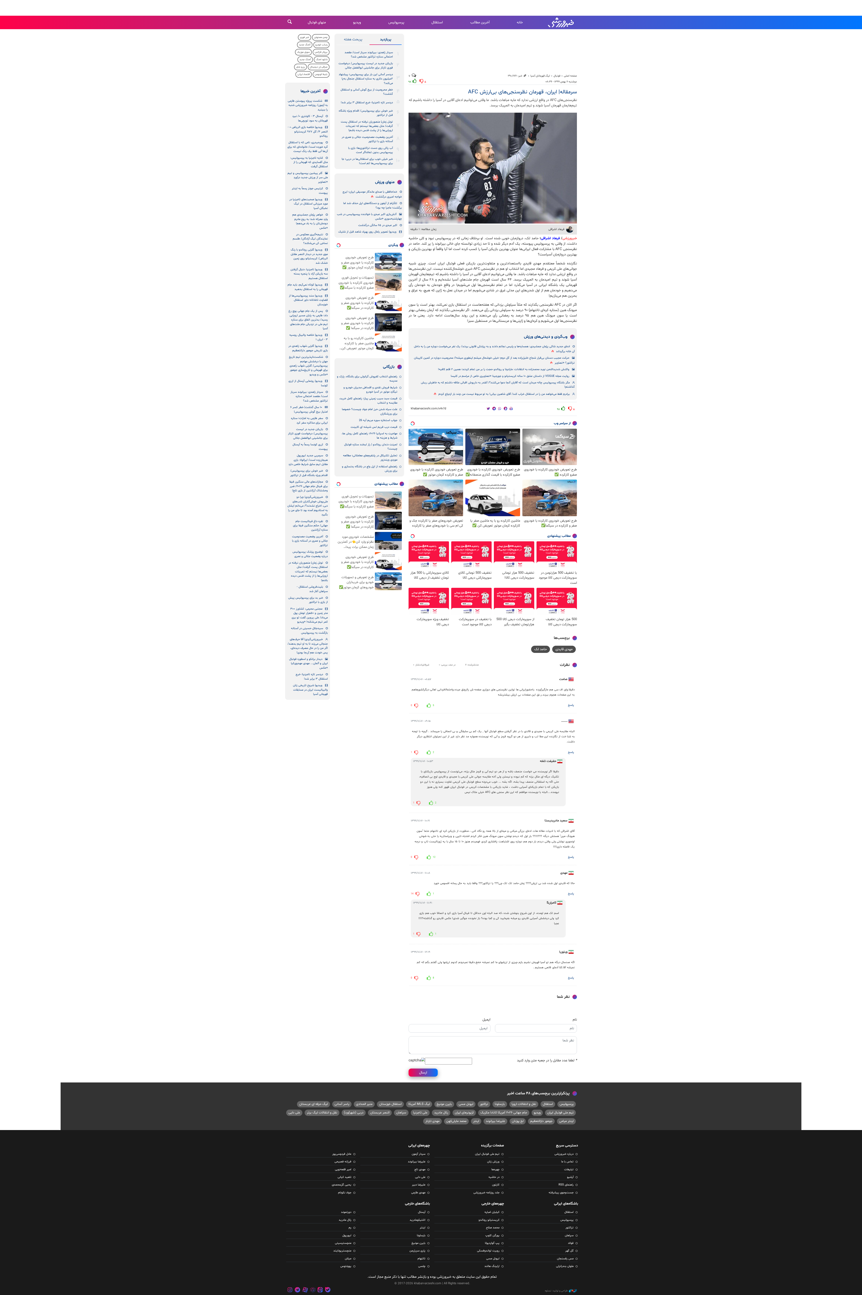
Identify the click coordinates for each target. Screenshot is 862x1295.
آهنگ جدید (304, 44)
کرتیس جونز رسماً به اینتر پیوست (310, 191)
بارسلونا (500, 1104)
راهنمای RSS (566, 1185)
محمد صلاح (492, 1228)
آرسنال (421, 1212)
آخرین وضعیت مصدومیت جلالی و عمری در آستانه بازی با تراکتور (367, 139)
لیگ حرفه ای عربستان (313, 1104)
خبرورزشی (561, 22)
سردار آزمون (418, 1154)
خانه (520, 22)
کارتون (495, 1185)
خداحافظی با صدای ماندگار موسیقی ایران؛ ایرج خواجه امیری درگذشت (372, 194)
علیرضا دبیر (418, 1185)
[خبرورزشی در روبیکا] (313, 1290)
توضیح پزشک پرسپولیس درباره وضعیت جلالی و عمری (310, 554)
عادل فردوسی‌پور (341, 1154)
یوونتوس (345, 1266)
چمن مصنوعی (321, 37)
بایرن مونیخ (444, 1104)
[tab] (385, 40)
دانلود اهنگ (322, 59)
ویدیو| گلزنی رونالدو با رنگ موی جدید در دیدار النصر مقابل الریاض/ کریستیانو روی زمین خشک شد (309, 256)
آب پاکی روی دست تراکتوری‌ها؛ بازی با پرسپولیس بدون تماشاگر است (370, 150)
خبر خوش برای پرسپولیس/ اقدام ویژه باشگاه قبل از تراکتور (366, 113)
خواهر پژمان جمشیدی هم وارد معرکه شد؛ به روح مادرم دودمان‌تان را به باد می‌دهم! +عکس (310, 221)
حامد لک (540, 649)
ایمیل (486, 1019)
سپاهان (401, 1113)
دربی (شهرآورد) (353, 1113)
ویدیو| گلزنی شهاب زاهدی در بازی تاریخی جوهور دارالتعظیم (308, 348)
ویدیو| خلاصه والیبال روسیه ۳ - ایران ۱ (308, 337)
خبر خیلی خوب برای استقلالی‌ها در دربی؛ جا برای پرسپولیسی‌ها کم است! (367, 161)
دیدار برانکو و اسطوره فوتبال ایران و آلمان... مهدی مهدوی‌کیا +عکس (308, 663)
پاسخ (571, 705)
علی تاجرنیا (420, 1113)
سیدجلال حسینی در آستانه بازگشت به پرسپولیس (309, 630)
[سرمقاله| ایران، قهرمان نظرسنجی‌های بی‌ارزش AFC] (493, 168)
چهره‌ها (495, 1170)
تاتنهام (421, 1259)
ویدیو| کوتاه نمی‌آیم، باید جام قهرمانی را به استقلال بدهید (308, 287)
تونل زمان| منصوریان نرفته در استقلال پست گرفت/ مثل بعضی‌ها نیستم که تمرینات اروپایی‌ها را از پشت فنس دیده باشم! (367, 126)
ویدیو (357, 22)
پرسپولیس (396, 22)
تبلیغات (569, 1170)
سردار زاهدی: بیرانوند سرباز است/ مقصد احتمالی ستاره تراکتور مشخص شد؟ (369, 54)
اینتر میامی (566, 1121)
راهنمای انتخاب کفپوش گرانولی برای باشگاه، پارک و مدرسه (367, 379)
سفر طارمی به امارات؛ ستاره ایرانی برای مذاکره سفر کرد (309, 420)
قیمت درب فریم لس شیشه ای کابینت (374, 427)
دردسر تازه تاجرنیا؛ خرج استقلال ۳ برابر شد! (367, 103)
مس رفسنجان (565, 1259)
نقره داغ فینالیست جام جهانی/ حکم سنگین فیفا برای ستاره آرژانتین (310, 525)
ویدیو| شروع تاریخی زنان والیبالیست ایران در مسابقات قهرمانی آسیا (310, 689)
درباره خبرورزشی (564, 1154)
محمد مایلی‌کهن (456, 1121)
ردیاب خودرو (321, 44)
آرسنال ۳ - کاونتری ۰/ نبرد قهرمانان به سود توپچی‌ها (310, 118)
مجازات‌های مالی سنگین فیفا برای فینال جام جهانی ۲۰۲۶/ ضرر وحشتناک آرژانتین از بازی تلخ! (308, 486)
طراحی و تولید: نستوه (556, 1291)
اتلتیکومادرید (417, 1220)
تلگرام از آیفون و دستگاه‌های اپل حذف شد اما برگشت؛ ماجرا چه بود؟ (372, 205)
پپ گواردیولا (492, 1243)
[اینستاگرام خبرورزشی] (290, 1290)
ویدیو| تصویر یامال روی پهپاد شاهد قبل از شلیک (367, 232)
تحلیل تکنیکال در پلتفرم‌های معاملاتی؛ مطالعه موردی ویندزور (370, 458)
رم (350, 1228)
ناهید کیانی (344, 1177)
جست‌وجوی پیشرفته (561, 1193)
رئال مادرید (441, 1113)
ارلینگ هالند (491, 1266)
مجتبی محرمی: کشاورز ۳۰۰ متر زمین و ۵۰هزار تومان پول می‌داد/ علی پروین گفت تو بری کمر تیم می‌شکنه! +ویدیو (309, 615)
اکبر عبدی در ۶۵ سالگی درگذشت (377, 225)
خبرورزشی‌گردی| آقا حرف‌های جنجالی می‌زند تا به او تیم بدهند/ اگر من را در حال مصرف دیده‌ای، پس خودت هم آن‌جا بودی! (308, 645)
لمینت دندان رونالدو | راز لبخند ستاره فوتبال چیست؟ (370, 447)
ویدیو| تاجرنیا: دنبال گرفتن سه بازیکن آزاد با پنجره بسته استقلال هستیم (309, 274)
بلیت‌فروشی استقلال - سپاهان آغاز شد (312, 589)
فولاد (571, 1243)
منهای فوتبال (317, 22)
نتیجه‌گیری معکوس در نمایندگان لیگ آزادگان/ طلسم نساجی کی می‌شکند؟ (310, 239)
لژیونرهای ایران (464, 1113)
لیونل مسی (466, 1104)
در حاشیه (493, 1177)
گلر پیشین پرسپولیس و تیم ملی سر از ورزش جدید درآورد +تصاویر (308, 177)
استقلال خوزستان (390, 1104)
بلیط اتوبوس (321, 74)
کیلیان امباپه (491, 1212)
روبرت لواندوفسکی (488, 1251)
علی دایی (294, 1113)
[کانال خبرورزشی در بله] (328, 1290)
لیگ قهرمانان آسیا (540, 76)
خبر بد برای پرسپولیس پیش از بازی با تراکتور (308, 600)
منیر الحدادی (364, 1104)
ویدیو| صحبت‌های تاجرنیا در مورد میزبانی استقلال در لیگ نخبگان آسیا (308, 204)
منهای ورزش (385, 182)
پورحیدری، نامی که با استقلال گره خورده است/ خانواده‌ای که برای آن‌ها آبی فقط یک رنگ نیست (307, 146)
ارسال (423, 1072)
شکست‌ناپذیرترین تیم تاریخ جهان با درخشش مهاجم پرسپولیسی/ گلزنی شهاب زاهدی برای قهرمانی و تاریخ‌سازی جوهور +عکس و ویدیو (308, 366)
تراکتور (484, 1104)
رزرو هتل (300, 67)
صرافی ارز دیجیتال (319, 67)
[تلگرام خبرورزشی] (297, 1290)
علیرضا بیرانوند (495, 1121)
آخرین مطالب (480, 22)
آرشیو (570, 1177)
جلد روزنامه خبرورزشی (486, 1193)
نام (575, 1019)
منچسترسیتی (343, 1243)
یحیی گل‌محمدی (341, 1185)
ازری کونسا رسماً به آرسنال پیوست (310, 447)
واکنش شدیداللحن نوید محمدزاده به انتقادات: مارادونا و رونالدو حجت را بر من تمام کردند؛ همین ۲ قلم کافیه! (503, 369)
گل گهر (569, 1251)
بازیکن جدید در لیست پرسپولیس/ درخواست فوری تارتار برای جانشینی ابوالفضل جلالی (366, 65)
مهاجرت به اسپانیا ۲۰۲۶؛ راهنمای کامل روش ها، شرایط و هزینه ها (369, 436)
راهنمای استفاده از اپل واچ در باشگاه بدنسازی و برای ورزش (369, 469)
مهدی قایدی (564, 649)
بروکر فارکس (321, 52)
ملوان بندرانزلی (565, 1266)
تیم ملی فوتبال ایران (560, 1113)
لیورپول (346, 1236)
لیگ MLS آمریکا (419, 1104)
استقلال (437, 22)
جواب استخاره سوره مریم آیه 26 (378, 420)
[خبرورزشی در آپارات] (305, 1290)
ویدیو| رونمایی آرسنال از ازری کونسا (308, 383)
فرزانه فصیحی (342, 1162)
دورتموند (346, 1212)
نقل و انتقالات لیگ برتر (322, 1113)
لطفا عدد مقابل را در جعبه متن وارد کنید (547, 1060)
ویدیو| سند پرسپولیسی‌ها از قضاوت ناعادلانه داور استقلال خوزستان (308, 300)
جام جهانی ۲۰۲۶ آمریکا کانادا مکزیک (503, 1113)
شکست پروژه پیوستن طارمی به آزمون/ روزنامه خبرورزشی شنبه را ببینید (308, 105)
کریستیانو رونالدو (489, 1220)
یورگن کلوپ (492, 1236)
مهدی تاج (419, 1170)
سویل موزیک (303, 52)
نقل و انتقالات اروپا (524, 1104)
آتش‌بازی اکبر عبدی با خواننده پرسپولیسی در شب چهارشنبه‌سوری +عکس (369, 216)
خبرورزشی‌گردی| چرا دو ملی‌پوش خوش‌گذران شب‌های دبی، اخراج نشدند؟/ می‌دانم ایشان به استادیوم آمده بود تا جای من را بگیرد (307, 506)
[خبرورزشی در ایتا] (320, 1290)
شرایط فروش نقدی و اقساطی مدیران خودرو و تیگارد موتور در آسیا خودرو (370, 390)
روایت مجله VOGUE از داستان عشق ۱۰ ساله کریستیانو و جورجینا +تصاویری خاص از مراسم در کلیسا (510, 376)
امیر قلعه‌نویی (343, 1170)
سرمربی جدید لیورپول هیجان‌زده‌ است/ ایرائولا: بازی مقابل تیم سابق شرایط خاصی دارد (308, 460)
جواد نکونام (344, 1193)
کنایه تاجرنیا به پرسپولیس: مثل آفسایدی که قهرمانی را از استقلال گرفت (309, 162)
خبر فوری (304, 37)
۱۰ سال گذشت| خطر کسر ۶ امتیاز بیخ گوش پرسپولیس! (309, 409)
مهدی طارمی (418, 1193)
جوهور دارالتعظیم (541, 1121)
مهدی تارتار (432, 1121)
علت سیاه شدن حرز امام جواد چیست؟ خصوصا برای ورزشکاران (369, 411)
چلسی (421, 1266)
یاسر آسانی (341, 1104)
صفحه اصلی (570, 76)
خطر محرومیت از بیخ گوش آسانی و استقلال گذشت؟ (367, 92)
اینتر (476, 1121)
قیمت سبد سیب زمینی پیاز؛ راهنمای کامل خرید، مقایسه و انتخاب (368, 401)
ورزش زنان (493, 1162)
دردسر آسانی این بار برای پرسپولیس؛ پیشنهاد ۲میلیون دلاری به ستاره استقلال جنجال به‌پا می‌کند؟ (366, 78)
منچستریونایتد (342, 1251)
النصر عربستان (379, 1113)
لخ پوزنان (517, 1121)
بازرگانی (389, 367)
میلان (348, 1259)
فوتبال (557, 76)
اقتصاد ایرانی (303, 74)
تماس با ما (567, 1162)
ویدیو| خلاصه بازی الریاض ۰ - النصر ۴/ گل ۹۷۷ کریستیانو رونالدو (308, 131)
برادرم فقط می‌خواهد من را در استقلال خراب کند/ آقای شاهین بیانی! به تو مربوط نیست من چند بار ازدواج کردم (504, 394)
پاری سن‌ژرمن (417, 1251)
